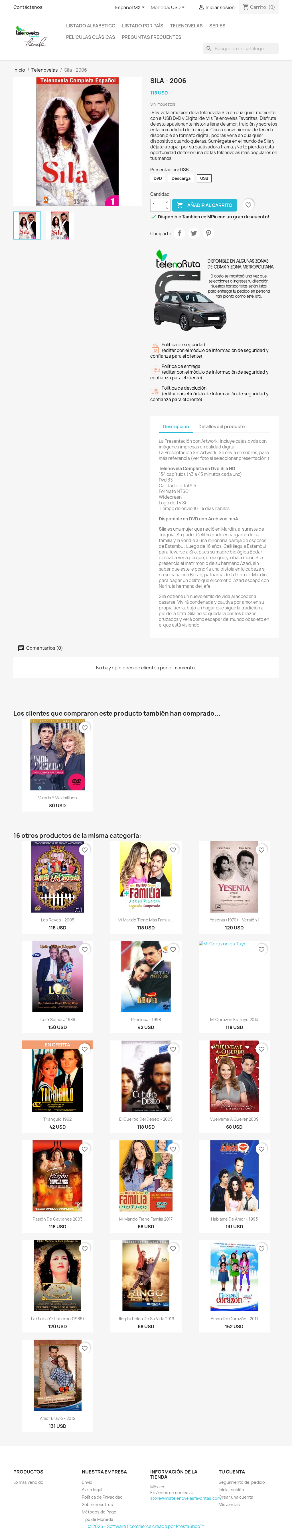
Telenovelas (186, 26)
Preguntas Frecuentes (151, 37)
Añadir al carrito (204, 205)
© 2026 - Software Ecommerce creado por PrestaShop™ (146, 1526)
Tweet (194, 233)
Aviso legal (92, 1489)
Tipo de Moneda (97, 1519)
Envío (87, 1482)
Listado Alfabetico (90, 26)
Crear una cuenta (236, 1497)
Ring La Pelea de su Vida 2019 (145, 1318)
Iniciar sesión (231, 1489)
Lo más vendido (28, 1482)
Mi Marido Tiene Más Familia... (146, 920)
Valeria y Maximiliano (57, 797)
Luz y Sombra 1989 (57, 1019)
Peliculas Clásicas (90, 37)
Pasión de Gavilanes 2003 (57, 1219)
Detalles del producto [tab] (221, 427)
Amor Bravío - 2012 (57, 1418)
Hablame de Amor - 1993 (234, 1219)
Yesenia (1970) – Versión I (234, 920)
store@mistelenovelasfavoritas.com (185, 1498)
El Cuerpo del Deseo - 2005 (146, 1119)
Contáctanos (27, 7)
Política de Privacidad (102, 1497)
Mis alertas (229, 1504)
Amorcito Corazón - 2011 (234, 1318)
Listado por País (142, 26)
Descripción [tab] (176, 427)
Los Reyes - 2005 (57, 920)
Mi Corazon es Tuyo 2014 (234, 1019)
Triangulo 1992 (57, 1119)
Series (217, 26)
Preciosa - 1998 (146, 1019)
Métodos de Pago (99, 1512)
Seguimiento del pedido (242, 1482)
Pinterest (208, 233)
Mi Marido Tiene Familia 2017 (146, 1219)
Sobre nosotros (97, 1504)
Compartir (179, 233)
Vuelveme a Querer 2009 (234, 1119)
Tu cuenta (232, 1472)
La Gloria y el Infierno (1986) (57, 1318)
